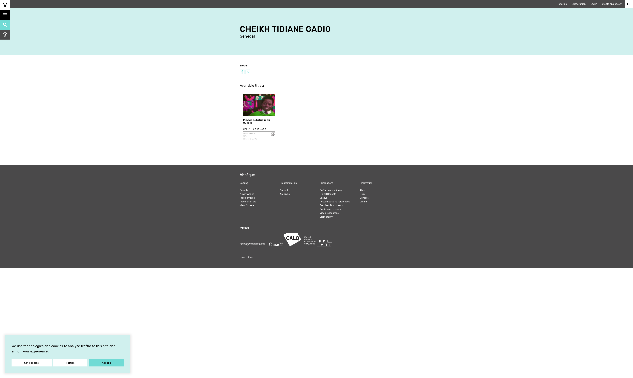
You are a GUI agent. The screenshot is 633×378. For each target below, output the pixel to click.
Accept (106, 363)
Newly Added (247, 194)
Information (366, 183)
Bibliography (327, 216)
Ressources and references (335, 201)
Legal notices (246, 257)
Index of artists (248, 201)
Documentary (249, 134)
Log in (593, 4)
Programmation (288, 183)
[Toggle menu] (5, 15)
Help (362, 194)
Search (244, 190)
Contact (364, 198)
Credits (364, 201)
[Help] (5, 35)
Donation (562, 4)
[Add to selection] (272, 134)
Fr (629, 4)
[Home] (5, 5)
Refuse (70, 363)
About (363, 190)
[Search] (5, 25)
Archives (285, 194)
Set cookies (31, 363)
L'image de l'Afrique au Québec (256, 121)
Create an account (612, 4)
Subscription (579, 4)
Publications (326, 183)
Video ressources (329, 213)
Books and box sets (330, 209)
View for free (247, 205)
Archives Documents (331, 205)
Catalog (244, 183)
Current (284, 190)
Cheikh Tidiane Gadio (254, 129)
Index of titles (247, 198)
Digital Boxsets (328, 194)
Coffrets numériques (331, 190)
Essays (324, 198)
